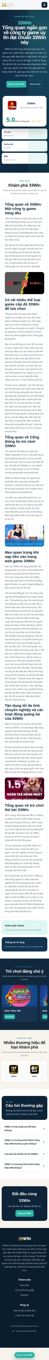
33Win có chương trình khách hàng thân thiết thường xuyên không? (24, 1142)
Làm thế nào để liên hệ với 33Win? (24, 1154)
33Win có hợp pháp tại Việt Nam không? (24, 1128)
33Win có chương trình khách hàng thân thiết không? (24, 1166)
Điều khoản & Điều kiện (24, 1311)
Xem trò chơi (35, 84)
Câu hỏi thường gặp (24, 1290)
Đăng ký (24, 1295)
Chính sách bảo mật (24, 1315)
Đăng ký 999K (24, 1213)
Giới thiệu (24, 1285)
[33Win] (20, 5)
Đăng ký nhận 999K (16, 84)
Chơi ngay (9, 1017)
